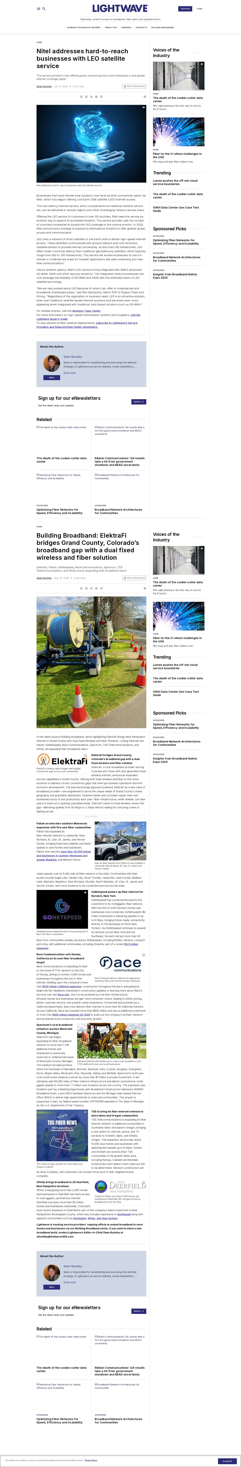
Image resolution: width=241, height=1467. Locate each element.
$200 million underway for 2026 (71, 1008)
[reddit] (96, 96)
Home (39, 42)
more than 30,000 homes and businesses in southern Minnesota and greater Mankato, (64, 849)
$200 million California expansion (61, 980)
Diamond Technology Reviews (83, 27)
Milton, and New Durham (102, 1212)
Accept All (227, 1461)
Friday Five (111, 27)
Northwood (124, 1208)
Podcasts (141, 27)
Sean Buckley (44, 86)
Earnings (126, 27)
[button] (39, 9)
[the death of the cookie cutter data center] (178, 76)
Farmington (79, 1212)
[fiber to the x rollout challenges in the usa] (178, 131)
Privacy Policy (91, 1460)
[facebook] (81, 96)
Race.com (63, 988)
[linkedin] (86, 96)
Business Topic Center (86, 310)
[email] (101, 96)
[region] (120, 1461)
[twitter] (91, 96)
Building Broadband (162, 27)
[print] (145, 96)
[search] (44, 9)
